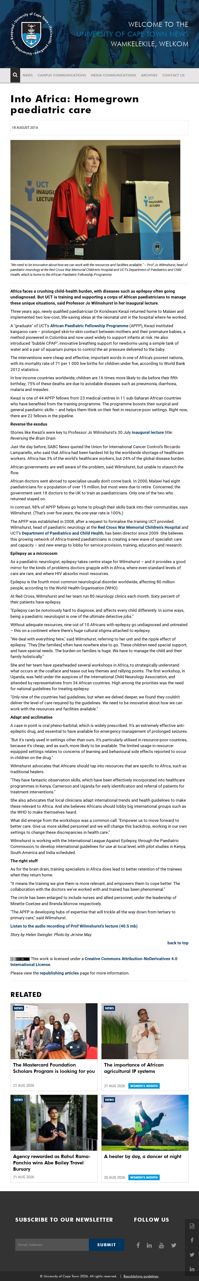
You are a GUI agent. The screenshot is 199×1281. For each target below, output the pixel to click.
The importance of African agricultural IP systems (134, 1068)
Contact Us (173, 75)
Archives (149, 75)
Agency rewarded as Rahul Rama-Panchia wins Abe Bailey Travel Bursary (52, 1162)
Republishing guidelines (141, 1276)
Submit (106, 1244)
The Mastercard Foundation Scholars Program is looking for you (54, 1068)
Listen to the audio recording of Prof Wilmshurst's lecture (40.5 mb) (74, 926)
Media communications (113, 75)
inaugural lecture (148, 432)
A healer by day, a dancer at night (142, 1156)
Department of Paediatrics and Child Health (62, 533)
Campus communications (62, 75)
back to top (178, 942)
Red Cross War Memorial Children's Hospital (139, 527)
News (28, 75)
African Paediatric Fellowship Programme (89, 325)
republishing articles (59, 973)
